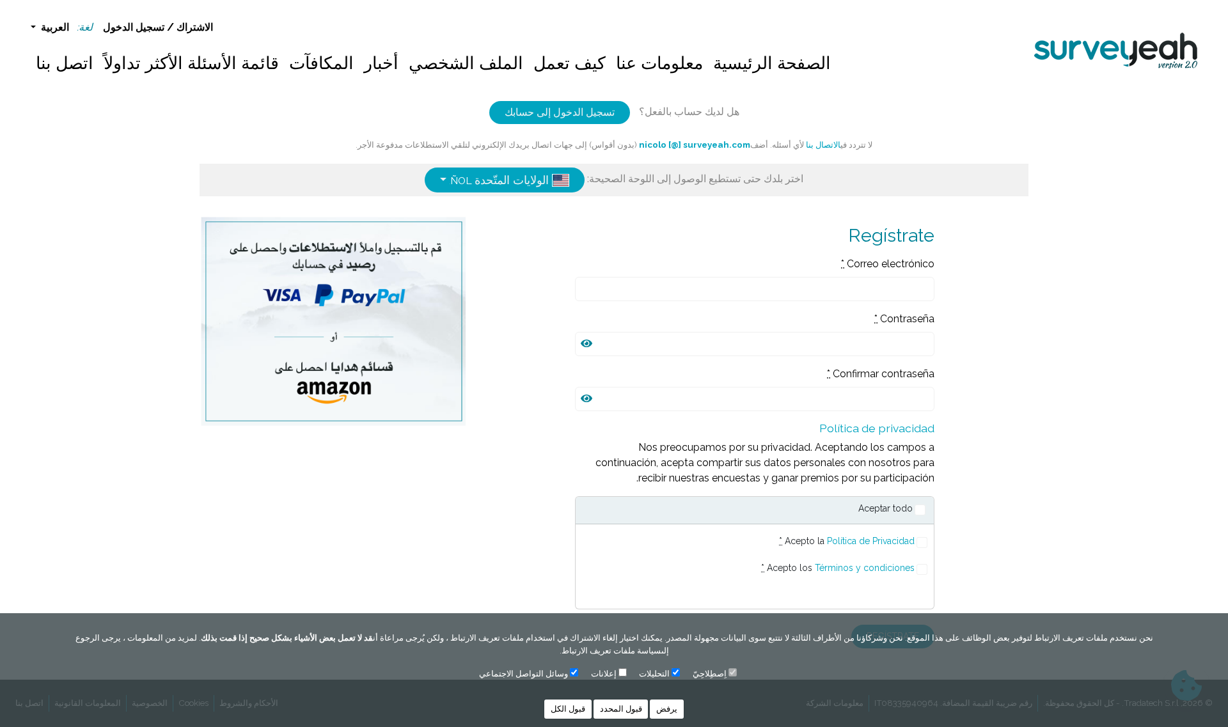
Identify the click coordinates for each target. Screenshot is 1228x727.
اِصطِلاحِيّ (710, 673)
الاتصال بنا (822, 144)
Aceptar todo (885, 508)
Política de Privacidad (871, 541)
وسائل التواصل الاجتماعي (523, 673)
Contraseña (904, 319)
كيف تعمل (569, 63)
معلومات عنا (659, 63)
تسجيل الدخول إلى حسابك (560, 112)
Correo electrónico (887, 264)
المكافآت (321, 63)
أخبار (381, 63)
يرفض (666, 709)
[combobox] (505, 180)
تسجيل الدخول (133, 27)
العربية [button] (53, 27)
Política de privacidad (876, 428)
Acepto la (847, 541)
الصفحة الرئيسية (772, 63)
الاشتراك (195, 27)
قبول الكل (568, 709)
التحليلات (654, 673)
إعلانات (604, 673)
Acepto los (838, 568)
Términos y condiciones (865, 568)
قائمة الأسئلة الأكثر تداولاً (191, 63)
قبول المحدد (621, 709)
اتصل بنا (64, 63)
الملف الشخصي (466, 63)
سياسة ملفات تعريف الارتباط (611, 650)
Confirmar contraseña (880, 374)
